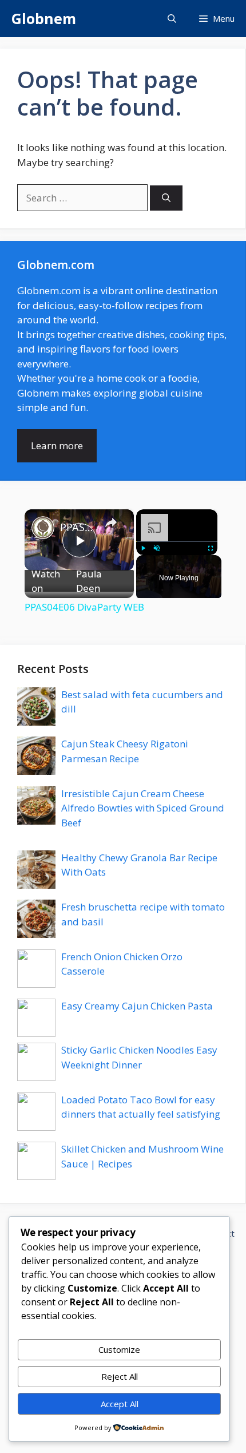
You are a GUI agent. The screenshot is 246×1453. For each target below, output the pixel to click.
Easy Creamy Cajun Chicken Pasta (137, 1005)
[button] (172, 18)
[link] (42, 527)
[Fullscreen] (210, 548)
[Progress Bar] (176, 540)
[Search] (166, 198)
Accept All (119, 1404)
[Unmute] (157, 548)
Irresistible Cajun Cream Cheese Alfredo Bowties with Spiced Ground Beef (142, 808)
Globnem (43, 18)
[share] (111, 522)
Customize (119, 1349)
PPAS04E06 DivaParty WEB (77, 527)
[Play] (143, 548)
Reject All (119, 1376)
